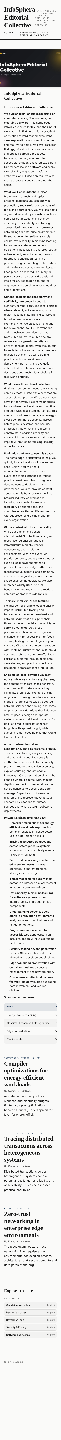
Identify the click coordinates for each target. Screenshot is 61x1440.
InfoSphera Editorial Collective (19, 17)
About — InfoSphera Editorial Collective (34, 34)
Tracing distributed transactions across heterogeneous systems (28, 1149)
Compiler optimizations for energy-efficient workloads (25, 1074)
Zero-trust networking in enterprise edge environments (23, 1224)
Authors (10, 32)
